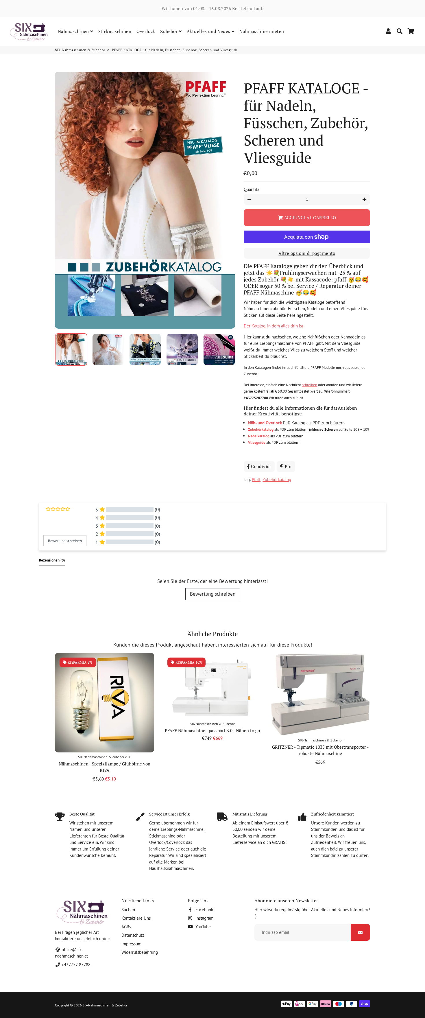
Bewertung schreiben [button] (65, 540)
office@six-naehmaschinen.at (71, 953)
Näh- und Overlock (265, 423)
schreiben (309, 384)
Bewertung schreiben (212, 594)
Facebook (203, 909)
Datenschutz (132, 935)
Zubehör (169, 31)
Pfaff (256, 479)
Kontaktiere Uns (136, 918)
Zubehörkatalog (277, 479)
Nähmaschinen (74, 31)
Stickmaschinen (115, 31)
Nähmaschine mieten (261, 31)
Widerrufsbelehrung (139, 952)
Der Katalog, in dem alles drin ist (273, 326)
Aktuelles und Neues (209, 31)
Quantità (251, 189)
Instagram (203, 918)
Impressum (131, 944)
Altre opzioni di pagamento (306, 253)
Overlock (145, 31)
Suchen (128, 909)
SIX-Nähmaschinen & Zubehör (80, 50)
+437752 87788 (75, 964)
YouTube (202, 926)
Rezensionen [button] (52, 560)
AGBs (126, 926)
